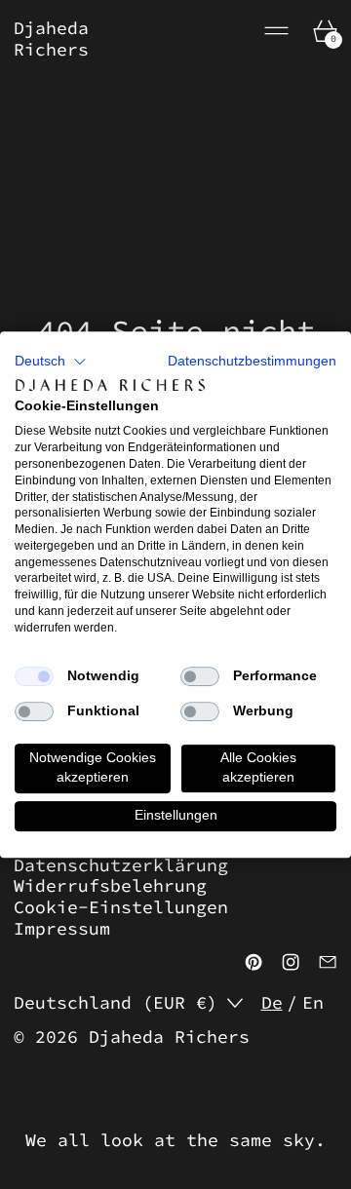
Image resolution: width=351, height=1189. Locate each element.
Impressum (62, 928)
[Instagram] (290, 962)
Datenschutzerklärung (121, 865)
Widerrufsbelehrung (110, 885)
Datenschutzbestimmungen (252, 361)
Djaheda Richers (169, 1036)
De (272, 1003)
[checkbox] (34, 676)
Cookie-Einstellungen (121, 907)
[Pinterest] (253, 962)
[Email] (327, 962)
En (313, 1003)
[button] (51, 361)
